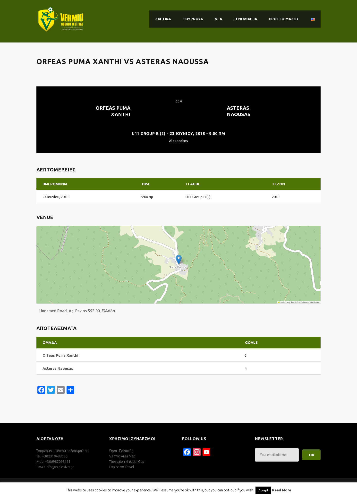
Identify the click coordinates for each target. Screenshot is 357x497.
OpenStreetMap (303, 302)
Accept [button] (263, 490)
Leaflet (282, 302)
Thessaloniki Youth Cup (126, 461)
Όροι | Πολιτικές (121, 451)
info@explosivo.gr (60, 467)
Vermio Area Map (122, 456)
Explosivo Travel (121, 467)
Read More (281, 490)
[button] (179, 260)
